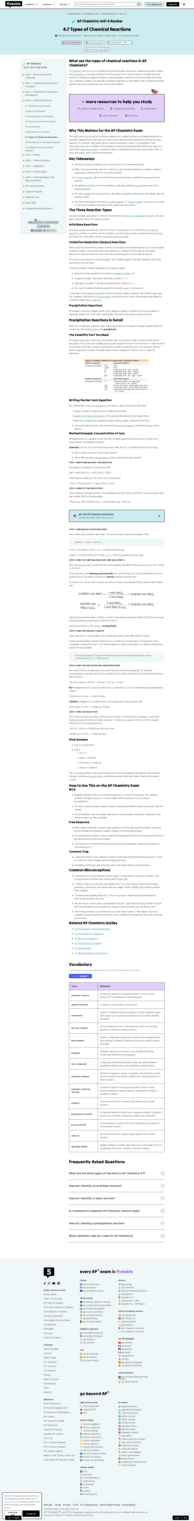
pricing (63, 4)
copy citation (115, 42)
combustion (80, 172)
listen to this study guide (98, 49)
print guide (37, 230)
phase (149, 425)
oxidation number (122, 273)
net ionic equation (125, 425)
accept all (31, 1513)
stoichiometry (96, 776)
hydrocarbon (104, 296)
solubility (87, 193)
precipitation (79, 74)
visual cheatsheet (72, 42)
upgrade (173, 4)
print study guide (95, 42)
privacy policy (10, 1501)
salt (160, 233)
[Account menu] (184, 4)
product (94, 329)
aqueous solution (82, 188)
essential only (12, 1513)
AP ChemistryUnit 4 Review (97, 21)
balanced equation (89, 149)
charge (125, 288)
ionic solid (137, 185)
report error (51, 230)
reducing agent (135, 201)
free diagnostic (154, 4)
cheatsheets (44, 226)
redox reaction (86, 177)
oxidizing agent (116, 201)
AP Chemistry (75, 71)
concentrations (101, 457)
